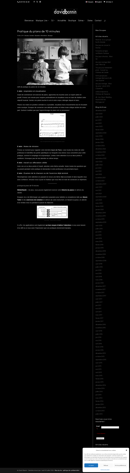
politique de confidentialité (71, 470)
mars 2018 (99, 280)
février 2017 (99, 318)
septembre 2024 (101, 133)
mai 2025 (99, 123)
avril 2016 (99, 344)
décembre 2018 (101, 251)
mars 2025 (99, 126)
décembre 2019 (101, 213)
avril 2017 (99, 312)
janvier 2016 (99, 350)
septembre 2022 (101, 158)
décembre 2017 (101, 286)
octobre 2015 (100, 356)
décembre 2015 (101, 353)
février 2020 (99, 206)
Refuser (106, 465)
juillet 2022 (99, 165)
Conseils (31, 35)
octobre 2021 (100, 181)
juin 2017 (98, 305)
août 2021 (99, 187)
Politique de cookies (105, 469)
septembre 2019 (101, 222)
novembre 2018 (101, 254)
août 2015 (99, 363)
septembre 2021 (101, 184)
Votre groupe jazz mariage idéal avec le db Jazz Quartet (104, 78)
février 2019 (99, 245)
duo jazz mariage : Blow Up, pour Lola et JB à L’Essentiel (104, 85)
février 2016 (99, 347)
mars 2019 (99, 241)
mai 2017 (98, 308)
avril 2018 (99, 276)
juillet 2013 (99, 414)
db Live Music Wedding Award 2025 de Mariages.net (104, 99)
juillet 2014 (99, 391)
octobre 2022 (100, 155)
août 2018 (99, 264)
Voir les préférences (120, 465)
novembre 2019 (101, 216)
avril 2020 (99, 200)
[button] (126, 450)
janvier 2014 (100, 404)
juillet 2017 (99, 302)
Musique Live (41, 21)
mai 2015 (98, 369)
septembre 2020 (101, 197)
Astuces (27, 35)
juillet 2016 (99, 334)
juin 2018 (98, 270)
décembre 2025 (101, 110)
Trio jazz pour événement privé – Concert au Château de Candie (104, 70)
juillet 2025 (99, 117)
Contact (98, 21)
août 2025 (99, 114)
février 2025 (99, 130)
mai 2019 (98, 235)
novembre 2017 (100, 289)
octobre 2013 (100, 411)
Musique (50, 35)
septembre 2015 (101, 359)
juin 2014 (98, 395)
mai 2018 (98, 273)
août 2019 (99, 225)
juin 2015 (98, 366)
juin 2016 (98, 337)
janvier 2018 (99, 283)
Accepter (91, 465)
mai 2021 (98, 190)
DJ (52, 21)
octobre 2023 (100, 146)
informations (43, 35)
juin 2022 (98, 168)
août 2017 (99, 299)
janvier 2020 (100, 209)
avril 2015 (99, 372)
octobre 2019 (100, 219)
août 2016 (99, 331)
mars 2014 (99, 398)
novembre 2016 (101, 328)
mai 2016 (98, 340)
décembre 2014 (101, 385)
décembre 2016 (101, 324)
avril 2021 (99, 193)
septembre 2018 (101, 260)
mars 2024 (99, 136)
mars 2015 (99, 375)
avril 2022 (99, 174)
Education (37, 35)
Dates (90, 21)
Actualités (62, 21)
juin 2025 (99, 120)
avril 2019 (99, 238)
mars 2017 (99, 315)
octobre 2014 (100, 388)
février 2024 (99, 139)
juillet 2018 (99, 267)
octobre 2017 (100, 292)
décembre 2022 (101, 149)
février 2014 (99, 401)
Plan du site (58, 470)
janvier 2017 (99, 321)
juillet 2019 (99, 229)
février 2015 (99, 379)
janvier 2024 (100, 142)
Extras (80, 21)
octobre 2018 (100, 257)
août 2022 (99, 161)
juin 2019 (98, 232)
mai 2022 (99, 171)
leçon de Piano (56, 150)
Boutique (72, 21)
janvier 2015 (99, 382)
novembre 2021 (101, 177)
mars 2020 (99, 203)
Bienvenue (29, 21)
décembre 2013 (101, 407)
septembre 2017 (101, 296)
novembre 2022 (101, 152)
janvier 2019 (99, 248)
